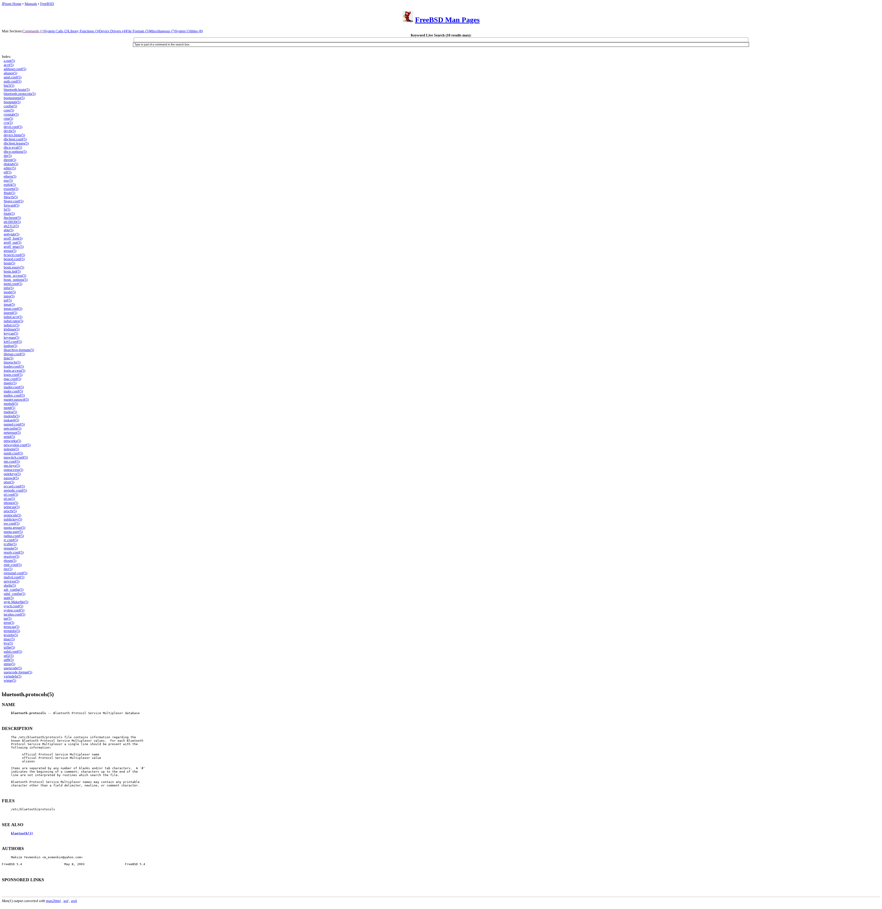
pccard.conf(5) (14, 486)
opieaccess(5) (13, 470)
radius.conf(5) (14, 536)
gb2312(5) (11, 226)
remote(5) (11, 548)
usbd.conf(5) (13, 652)
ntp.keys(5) (12, 466)
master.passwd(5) (16, 399)
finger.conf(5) (13, 201)
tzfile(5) (9, 647)
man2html (53, 901)
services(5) (11, 581)
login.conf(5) (13, 375)
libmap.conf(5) (14, 354)
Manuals (31, 4)
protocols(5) (12, 515)
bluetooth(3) (22, 833)
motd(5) (9, 408)
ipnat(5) (9, 304)
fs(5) (7, 209)
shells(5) (10, 585)
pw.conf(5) (12, 523)
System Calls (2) (56, 31)
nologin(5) (11, 449)
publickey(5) (13, 519)
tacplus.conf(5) (14, 614)
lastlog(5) (10, 346)
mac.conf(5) (12, 379)
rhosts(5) (10, 561)
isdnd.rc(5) (11, 325)
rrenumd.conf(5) (15, 573)
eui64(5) (10, 185)
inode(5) (10, 292)
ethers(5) (10, 176)
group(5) (10, 251)
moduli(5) (11, 404)
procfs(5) (10, 511)
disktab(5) (11, 164)
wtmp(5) (10, 680)
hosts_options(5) (16, 280)
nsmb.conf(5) (13, 453)
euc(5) (8, 180)
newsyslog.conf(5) (17, 445)
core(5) (9, 110)
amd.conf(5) (12, 77)
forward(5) (11, 205)
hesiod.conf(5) (14, 259)
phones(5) (11, 503)
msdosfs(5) (12, 416)
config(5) (10, 106)
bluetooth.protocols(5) (20, 94)
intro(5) (9, 296)
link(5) (8, 358)
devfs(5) (10, 131)
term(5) (9, 623)
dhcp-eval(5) (13, 147)
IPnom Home (11, 4)
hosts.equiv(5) (14, 267)
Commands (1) (33, 31)
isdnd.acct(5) (13, 317)
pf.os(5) (9, 499)
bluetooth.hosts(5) (17, 90)
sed (65, 901)
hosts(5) (9, 263)
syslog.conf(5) (14, 610)
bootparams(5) (14, 98)
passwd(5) (11, 478)
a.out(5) (9, 61)
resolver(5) (11, 556)
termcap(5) (11, 627)
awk (74, 901)
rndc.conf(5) (13, 565)
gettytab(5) (11, 234)
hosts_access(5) (15, 276)
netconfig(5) (12, 428)
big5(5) (9, 85)
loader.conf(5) (14, 366)
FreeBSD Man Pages (447, 20)
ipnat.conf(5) (13, 309)
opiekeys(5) (12, 474)
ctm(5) (8, 119)
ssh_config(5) (13, 590)
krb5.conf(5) (13, 342)
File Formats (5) (137, 31)
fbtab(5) (9, 193)
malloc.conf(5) (14, 395)
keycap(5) (11, 333)
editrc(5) (10, 168)
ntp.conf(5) (12, 461)
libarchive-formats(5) (19, 350)
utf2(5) (9, 656)
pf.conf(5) (11, 495)
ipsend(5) (10, 313)
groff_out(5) (12, 242)
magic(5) (10, 383)
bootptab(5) (12, 102)
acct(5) (9, 65)
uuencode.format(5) (18, 672)
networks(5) (12, 441)
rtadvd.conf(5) (14, 577)
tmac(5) (9, 639)
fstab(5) (9, 214)
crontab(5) (11, 114)
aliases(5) (10, 73)
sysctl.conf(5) (13, 606)
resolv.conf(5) (14, 552)
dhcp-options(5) (15, 152)
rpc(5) (8, 569)
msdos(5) (10, 412)
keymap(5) (11, 337)
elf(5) (7, 172)
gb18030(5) (12, 222)
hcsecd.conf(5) (14, 255)
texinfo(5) (11, 635)
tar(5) (7, 618)
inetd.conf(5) (13, 284)
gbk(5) (8, 230)
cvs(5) (8, 123)
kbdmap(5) (12, 329)
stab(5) (9, 598)
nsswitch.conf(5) (16, 457)
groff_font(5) (13, 238)
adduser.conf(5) (15, 69)
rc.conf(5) (11, 540)
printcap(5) (12, 507)
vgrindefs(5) (12, 676)
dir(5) (8, 156)
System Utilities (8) (189, 31)
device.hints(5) (14, 135)
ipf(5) (8, 300)
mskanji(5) (11, 420)
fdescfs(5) (11, 197)
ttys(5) (8, 643)
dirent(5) (10, 160)
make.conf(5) (13, 391)
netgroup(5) (12, 433)
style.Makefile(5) (16, 602)
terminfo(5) (12, 631)
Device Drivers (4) (112, 31)
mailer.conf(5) (14, 387)
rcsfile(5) (10, 544)
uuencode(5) (13, 668)
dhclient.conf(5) (15, 139)
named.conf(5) (14, 424)
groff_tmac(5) (14, 247)
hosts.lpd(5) (12, 271)
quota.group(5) (14, 528)
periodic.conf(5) (15, 490)
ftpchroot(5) (12, 218)
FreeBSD (47, 4)
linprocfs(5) (12, 362)
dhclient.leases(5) (16, 143)
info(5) (9, 288)
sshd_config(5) (14, 594)
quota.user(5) (13, 532)
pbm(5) (9, 482)
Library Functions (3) (83, 31)
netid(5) (9, 437)
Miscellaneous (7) (162, 31)
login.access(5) (14, 371)
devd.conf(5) (13, 127)
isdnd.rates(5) (13, 321)
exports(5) (11, 189)
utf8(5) (9, 660)
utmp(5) (9, 664)
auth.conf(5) (12, 81)
